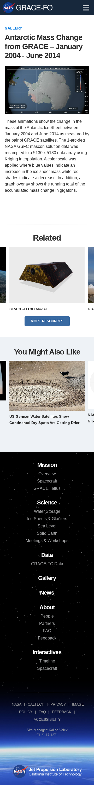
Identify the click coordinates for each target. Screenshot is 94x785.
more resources (47, 321)
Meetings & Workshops (47, 540)
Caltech (36, 704)
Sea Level (47, 526)
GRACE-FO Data (47, 564)
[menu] (86, 8)
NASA (8, 8)
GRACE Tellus (47, 488)
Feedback (47, 638)
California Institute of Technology (55, 776)
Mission (47, 465)
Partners (47, 623)
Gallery (13, 28)
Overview (47, 474)
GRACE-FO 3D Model (28, 309)
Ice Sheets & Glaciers (47, 518)
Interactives (47, 652)
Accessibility (47, 719)
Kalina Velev (58, 730)
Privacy (58, 704)
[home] (34, 7)
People (47, 616)
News (47, 592)
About (47, 607)
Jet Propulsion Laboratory (55, 768)
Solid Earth (47, 533)
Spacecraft (47, 481)
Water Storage (47, 511)
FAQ (47, 631)
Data (46, 555)
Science (47, 502)
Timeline (47, 661)
